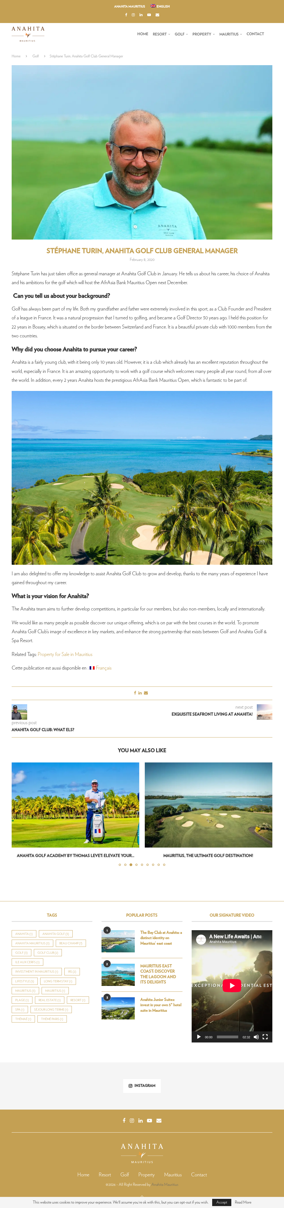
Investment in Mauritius (36, 971)
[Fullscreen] (265, 1037)
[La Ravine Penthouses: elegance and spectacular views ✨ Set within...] (165, 1086)
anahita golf (55, 933)
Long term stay (58, 981)
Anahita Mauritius (129, 6)
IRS (72, 971)
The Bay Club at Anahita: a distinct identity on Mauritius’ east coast (161, 938)
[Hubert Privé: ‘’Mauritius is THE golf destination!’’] (208, 805)
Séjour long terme (51, 1009)
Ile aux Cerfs (27, 962)
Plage (22, 1000)
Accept (221, 1202)
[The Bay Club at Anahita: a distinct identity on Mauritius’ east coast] (118, 941)
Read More (243, 1202)
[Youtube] (149, 15)
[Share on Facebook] (135, 693)
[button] (19, 814)
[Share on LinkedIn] (140, 693)
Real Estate (50, 1000)
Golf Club (47, 952)
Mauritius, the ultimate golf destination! (75, 856)
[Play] (199, 1037)
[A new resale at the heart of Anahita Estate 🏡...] (23, 1086)
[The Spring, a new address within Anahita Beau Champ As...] (118, 1086)
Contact (255, 34)
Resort (160, 34)
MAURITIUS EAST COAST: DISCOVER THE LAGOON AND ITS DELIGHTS (158, 974)
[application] (232, 986)
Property (201, 34)
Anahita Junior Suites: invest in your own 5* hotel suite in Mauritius (160, 1005)
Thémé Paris (52, 1019)
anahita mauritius (32, 943)
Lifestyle (24, 981)
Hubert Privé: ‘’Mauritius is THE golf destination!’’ (209, 856)
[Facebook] (126, 15)
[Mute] (256, 1037)
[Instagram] (133, 15)
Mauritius (229, 34)
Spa (19, 1009)
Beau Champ (70, 943)
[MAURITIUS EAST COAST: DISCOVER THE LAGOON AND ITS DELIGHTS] (118, 975)
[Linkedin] (141, 15)
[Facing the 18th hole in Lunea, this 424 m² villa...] (213, 1086)
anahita (24, 933)
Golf (179, 34)
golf (21, 952)
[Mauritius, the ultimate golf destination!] (75, 805)
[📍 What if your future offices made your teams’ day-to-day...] (71, 1086)
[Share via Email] (146, 693)
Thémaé (23, 1019)
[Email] (157, 15)
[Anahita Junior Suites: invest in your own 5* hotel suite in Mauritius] (118, 1008)
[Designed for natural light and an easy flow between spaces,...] (260, 1086)
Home (142, 34)
